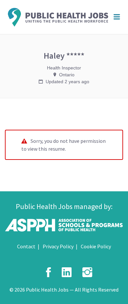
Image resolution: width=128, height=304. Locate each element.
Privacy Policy (58, 246)
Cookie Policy (96, 246)
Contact (26, 246)
